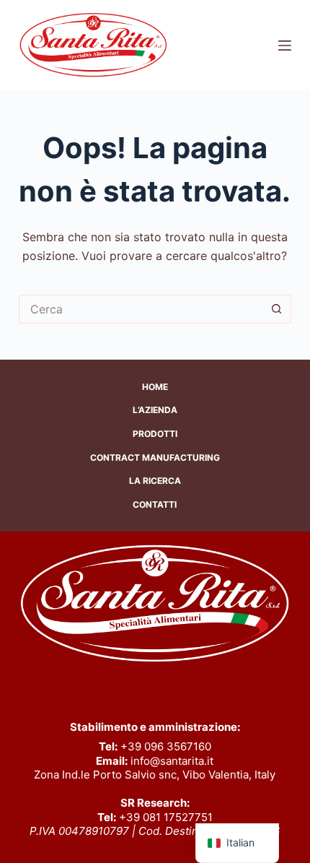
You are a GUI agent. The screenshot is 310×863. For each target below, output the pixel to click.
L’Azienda (155, 409)
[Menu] (284, 45)
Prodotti (155, 433)
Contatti (155, 504)
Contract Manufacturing (155, 457)
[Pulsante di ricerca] (276, 309)
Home (155, 386)
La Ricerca (155, 480)
